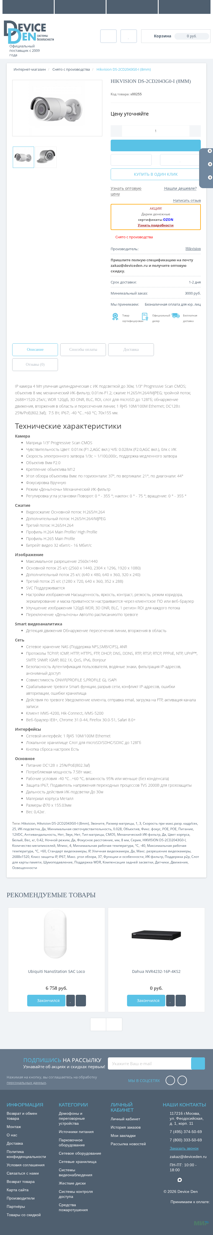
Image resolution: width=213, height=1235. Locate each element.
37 (100, 856)
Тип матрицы (93, 834)
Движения (179, 862)
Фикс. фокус (151, 829)
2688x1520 (20, 856)
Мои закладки (123, 1135)
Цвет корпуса (178, 834)
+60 (43, 851)
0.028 (117, 829)
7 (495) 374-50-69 (186, 1131)
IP (89, 851)
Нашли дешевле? (180, 188)
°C (137, 845)
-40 (142, 845)
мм (117, 840)
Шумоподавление (58, 862)
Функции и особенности (123, 856)
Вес (27, 840)
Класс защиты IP (44, 856)
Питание (185, 829)
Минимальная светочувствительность (79, 829)
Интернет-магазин (30, 69)
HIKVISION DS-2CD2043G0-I (164, 840)
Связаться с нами (23, 1173)
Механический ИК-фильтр (138, 834)
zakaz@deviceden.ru (188, 1156)
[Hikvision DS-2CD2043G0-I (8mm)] (57, 108)
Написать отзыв (187, 200)
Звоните (98, 823)
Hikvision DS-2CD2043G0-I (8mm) (63, 823)
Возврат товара (21, 1181)
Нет (61, 834)
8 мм (125, 840)
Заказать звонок (184, 1148)
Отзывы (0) (35, 364)
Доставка (131, 349)
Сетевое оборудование (80, 1153)
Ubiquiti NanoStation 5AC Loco (56, 971)
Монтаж (14, 1126)
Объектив (131, 829)
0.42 (40, 840)
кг (33, 840)
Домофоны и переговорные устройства (72, 1118)
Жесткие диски (72, 1183)
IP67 (62, 856)
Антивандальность (40, 834)
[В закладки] (70, 1000)
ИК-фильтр (154, 856)
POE (165, 829)
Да (44, 829)
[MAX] (182, 1178)
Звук (69, 834)
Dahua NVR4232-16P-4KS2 (156, 971)
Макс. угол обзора (81, 856)
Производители (21, 1198)
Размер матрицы (120, 823)
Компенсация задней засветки (128, 862)
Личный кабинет (125, 1119)
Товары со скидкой (24, 1215)
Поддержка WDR (87, 862)
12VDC (17, 834)
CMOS (110, 834)
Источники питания (76, 1131)
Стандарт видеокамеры (67, 851)
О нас (12, 1135)
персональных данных (26, 1082)
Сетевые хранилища (78, 1161)
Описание (35, 349)
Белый (17, 840)
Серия (136, 840)
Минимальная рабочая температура (103, 845)
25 (14, 829)
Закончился (48, 1000)
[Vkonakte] (182, 1080)
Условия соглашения (26, 1165)
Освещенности (24, 867)
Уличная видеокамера (110, 851)
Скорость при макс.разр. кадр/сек (170, 823)
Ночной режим (57, 840)
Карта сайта (18, 1190)
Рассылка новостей (128, 1144)
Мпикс (62, 845)
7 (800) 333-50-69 (186, 1140)
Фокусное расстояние (95, 840)
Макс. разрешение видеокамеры (163, 851)
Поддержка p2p (177, 856)
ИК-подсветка (29, 829)
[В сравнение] (81, 1000)
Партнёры (16, 1206)
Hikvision (28, 823)
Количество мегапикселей (33, 845)
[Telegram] (172, 1180)
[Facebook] (170, 1080)
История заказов (126, 1127)
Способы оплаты (83, 349)
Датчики (162, 862)
